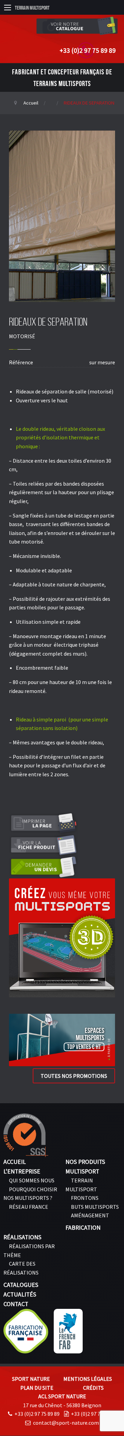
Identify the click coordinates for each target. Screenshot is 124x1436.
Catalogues (20, 1285)
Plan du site (36, 1387)
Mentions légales (87, 1378)
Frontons (85, 1197)
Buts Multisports (95, 1206)
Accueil (30, 103)
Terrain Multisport (32, 8)
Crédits (93, 1387)
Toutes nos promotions (74, 1075)
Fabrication (83, 1227)
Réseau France (28, 1206)
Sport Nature (31, 1378)
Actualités (19, 1294)
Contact (15, 1304)
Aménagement (90, 1215)
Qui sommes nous (31, 1180)
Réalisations (22, 1237)
